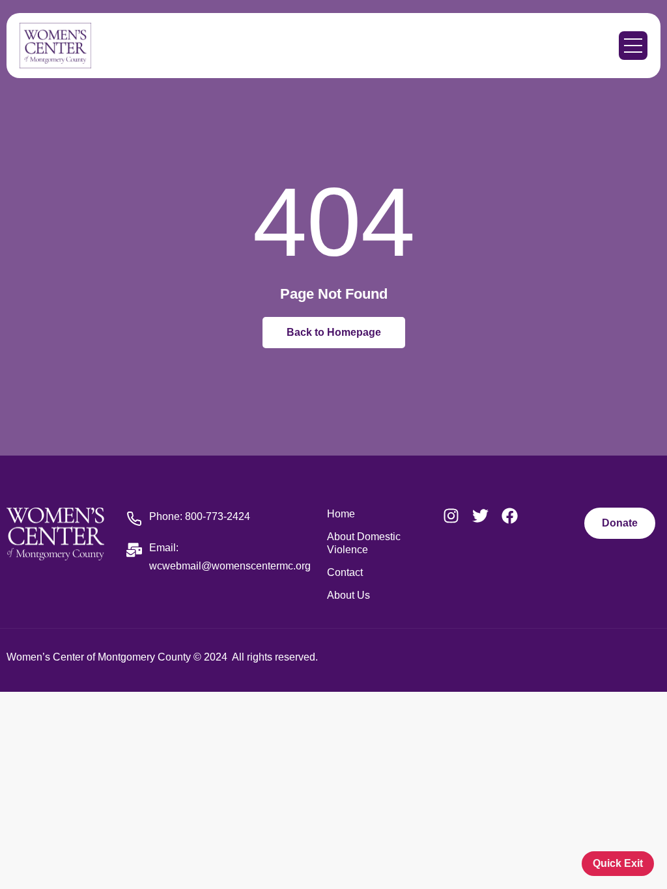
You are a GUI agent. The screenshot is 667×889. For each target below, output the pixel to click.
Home (341, 513)
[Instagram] (451, 516)
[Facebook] (510, 516)
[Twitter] (480, 516)
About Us (348, 595)
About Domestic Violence (364, 543)
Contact (345, 572)
